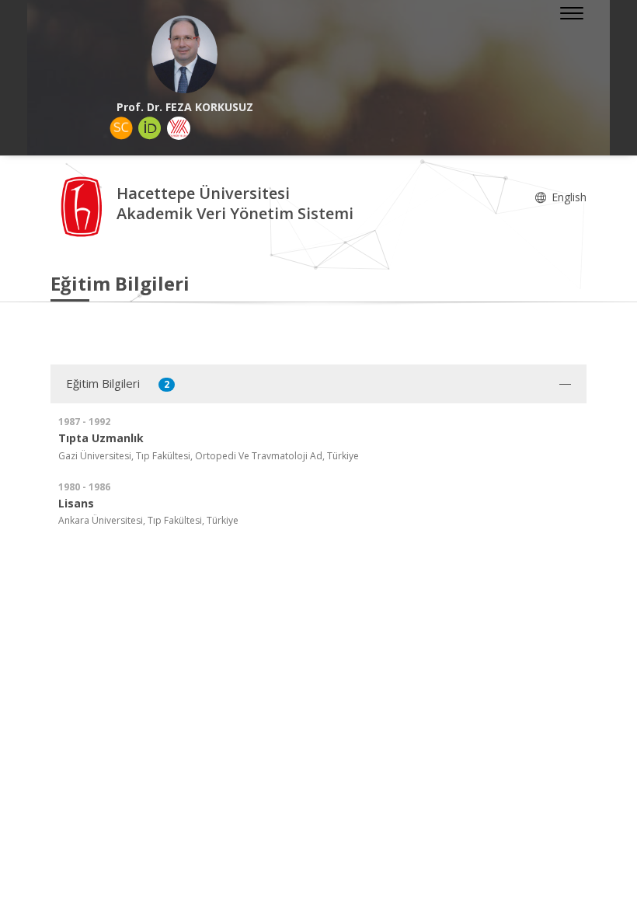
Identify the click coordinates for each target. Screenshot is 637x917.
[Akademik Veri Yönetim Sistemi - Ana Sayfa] (83, 205)
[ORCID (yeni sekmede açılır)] (150, 128)
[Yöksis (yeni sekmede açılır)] (178, 128)
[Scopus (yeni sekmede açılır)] (121, 128)
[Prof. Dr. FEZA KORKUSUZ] (184, 54)
